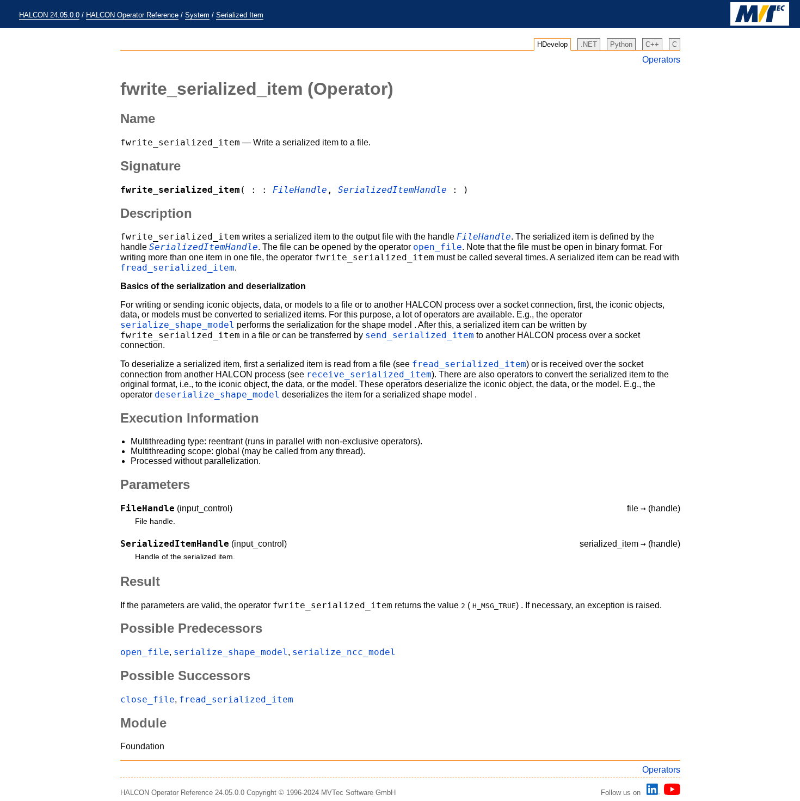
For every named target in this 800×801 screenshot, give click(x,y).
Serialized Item (239, 15)
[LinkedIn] (651, 792)
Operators (661, 59)
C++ (652, 44)
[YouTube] (670, 792)
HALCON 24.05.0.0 (49, 15)
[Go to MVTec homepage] (759, 23)
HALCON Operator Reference (132, 15)
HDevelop (552, 44)
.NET (589, 44)
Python (621, 44)
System (197, 15)
